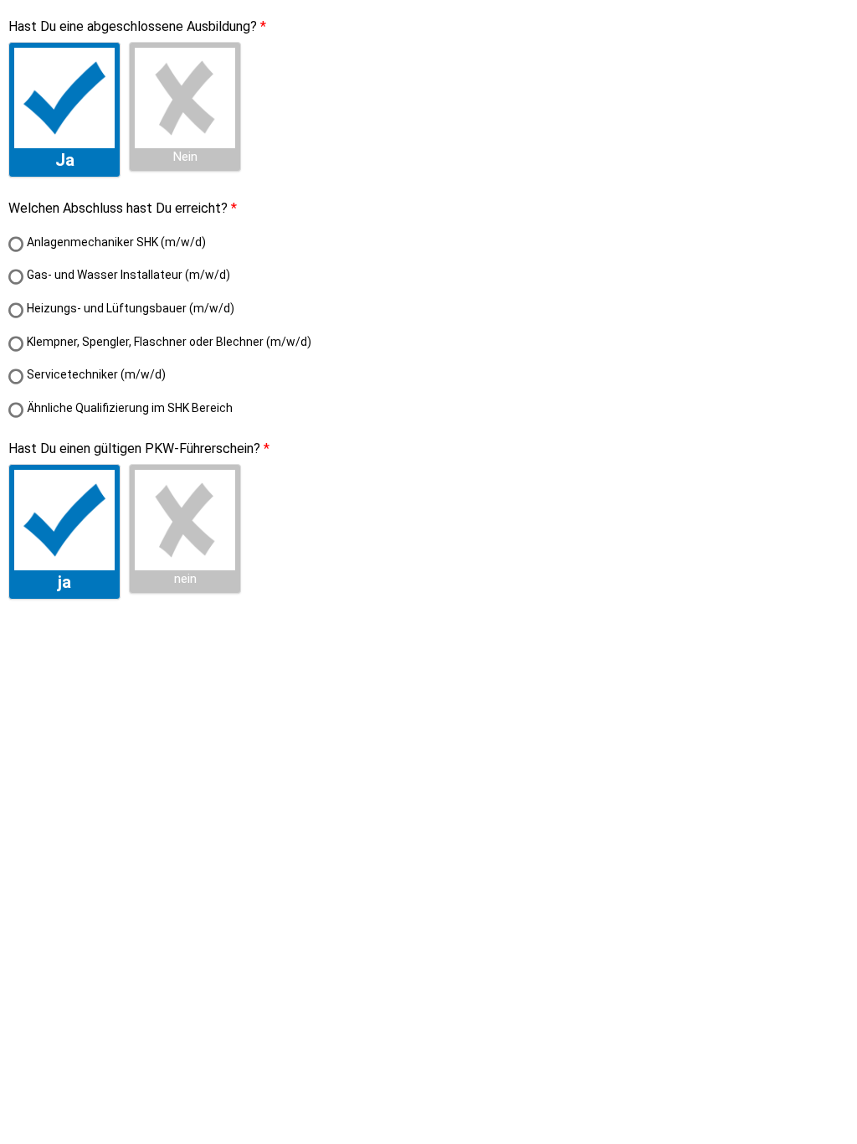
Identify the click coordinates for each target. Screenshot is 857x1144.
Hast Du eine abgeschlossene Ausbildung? (132, 26)
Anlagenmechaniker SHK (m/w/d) (116, 242)
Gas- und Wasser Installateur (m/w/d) (128, 274)
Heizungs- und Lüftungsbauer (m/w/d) (130, 308)
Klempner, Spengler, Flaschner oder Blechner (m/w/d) (169, 341)
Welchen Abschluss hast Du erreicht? (118, 208)
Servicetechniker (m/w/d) (96, 374)
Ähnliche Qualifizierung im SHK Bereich (130, 408)
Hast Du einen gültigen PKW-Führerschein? (134, 448)
